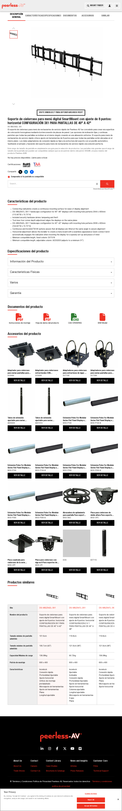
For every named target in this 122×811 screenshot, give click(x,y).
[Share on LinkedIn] (26, 172)
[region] (61, 800)
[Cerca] (117, 6)
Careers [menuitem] (33, 766)
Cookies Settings (91, 794)
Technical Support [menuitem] (101, 771)
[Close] (118, 799)
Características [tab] (34, 16)
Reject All (91, 800)
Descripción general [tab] (16, 16)
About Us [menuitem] (17, 766)
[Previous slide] (13, 28)
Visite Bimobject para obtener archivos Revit (61, 112)
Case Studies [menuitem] (51, 766)
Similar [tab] (105, 16)
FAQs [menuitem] (95, 766)
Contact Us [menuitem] (35, 771)
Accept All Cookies (90, 806)
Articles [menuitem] (73, 766)
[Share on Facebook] (32, 172)
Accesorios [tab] (88, 16)
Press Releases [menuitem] (77, 771)
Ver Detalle (19, 381)
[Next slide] (13, 104)
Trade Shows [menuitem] (19, 771)
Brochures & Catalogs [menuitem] (55, 771)
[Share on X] (20, 172)
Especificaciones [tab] (52, 16)
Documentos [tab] (70, 16)
